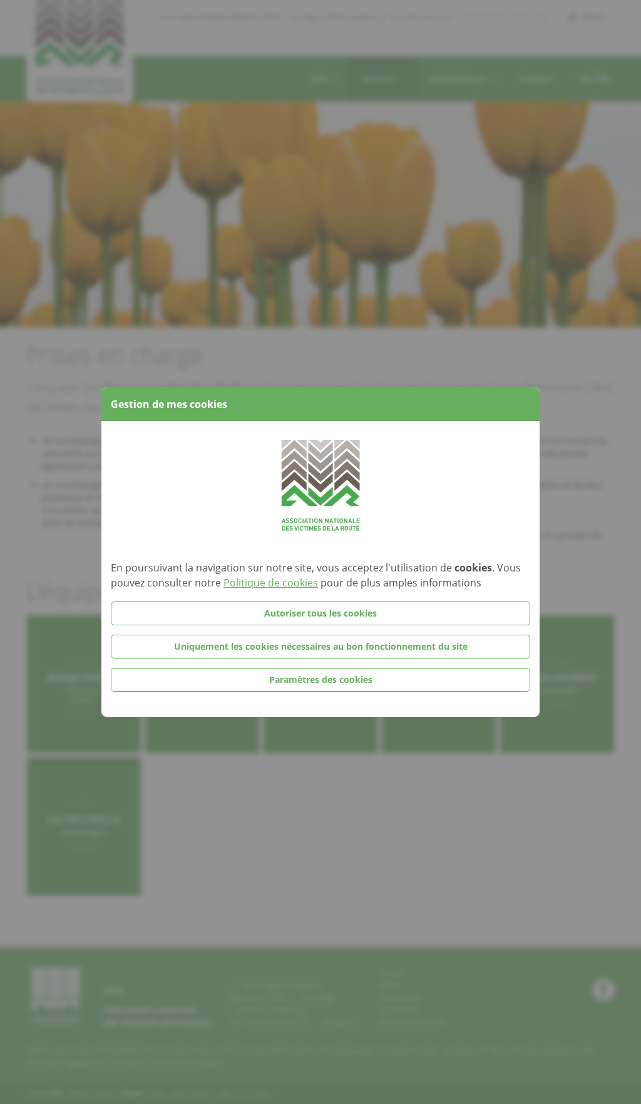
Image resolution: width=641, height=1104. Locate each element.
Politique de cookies (270, 583)
